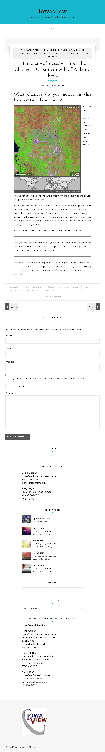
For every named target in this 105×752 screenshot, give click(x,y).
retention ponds (33, 290)
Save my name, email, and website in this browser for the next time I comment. (45, 378)
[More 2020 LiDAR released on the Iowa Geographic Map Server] (93, 306)
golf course (50, 287)
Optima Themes (29, 747)
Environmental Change (71, 50)
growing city (64, 287)
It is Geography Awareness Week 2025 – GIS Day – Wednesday (44, 558)
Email (9, 348)
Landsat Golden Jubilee (50, 53)
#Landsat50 (13, 287)
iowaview (60, 85)
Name (9, 335)
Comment (11, 393)
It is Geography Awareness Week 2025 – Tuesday (44, 569)
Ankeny (26, 287)
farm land (37, 287)
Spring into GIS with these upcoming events (44, 520)
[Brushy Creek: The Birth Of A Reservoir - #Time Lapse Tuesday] (11, 306)
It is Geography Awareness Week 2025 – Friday (44, 532)
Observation (73, 53)
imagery (76, 287)
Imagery (19, 53)
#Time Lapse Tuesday (31, 50)
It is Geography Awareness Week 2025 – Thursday (44, 545)
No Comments (52, 296)
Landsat (30, 53)
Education (50, 50)
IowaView (52, 11)
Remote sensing (15, 290)
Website (9, 362)
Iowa (86, 287)
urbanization (49, 290)
